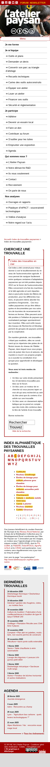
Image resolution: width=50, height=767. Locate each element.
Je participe (11, 111)
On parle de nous (17, 190)
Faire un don (14, 128)
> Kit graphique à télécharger (11, 750)
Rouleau (25, 474)
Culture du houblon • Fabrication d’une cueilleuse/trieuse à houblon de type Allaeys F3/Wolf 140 (24, 614)
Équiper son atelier (18, 88)
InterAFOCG (28, 546)
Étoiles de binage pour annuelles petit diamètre (27, 489)
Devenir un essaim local (20, 122)
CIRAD (18, 548)
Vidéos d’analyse (17, 217)
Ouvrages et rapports (19, 202)
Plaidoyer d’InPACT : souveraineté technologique (25, 209)
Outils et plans (15, 56)
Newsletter (38, 3)
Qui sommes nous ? (16, 156)
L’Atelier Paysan (16, 162)
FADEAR (17, 546)
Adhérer (12, 116)
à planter (23, 504)
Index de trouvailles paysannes (25, 239)
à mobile (28, 498)
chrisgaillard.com (33, 747)
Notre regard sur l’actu (20, 222)
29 (33, 518)
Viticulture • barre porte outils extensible (24, 641)
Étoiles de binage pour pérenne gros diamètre (27, 480)
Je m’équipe (11, 50)
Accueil (7, 239)
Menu (23, 38)
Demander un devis (18, 61)
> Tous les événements (33, 733)
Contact (12, 179)
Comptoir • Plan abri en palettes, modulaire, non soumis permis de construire (24, 633)
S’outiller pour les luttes (20, 139)
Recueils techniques (18, 76)
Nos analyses (12, 196)
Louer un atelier (16, 93)
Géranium (24, 510)
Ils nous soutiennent (18, 173)
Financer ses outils (18, 99)
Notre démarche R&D (19, 168)
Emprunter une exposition (21, 145)
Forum (24, 3)
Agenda (12, 151)
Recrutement (15, 185)
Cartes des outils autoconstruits (24, 82)
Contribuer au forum (18, 133)
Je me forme (12, 44)
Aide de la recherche (21, 431)
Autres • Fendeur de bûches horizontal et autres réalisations (24, 676)
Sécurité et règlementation (22, 105)
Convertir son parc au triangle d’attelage (22, 69)
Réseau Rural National (30, 532)
